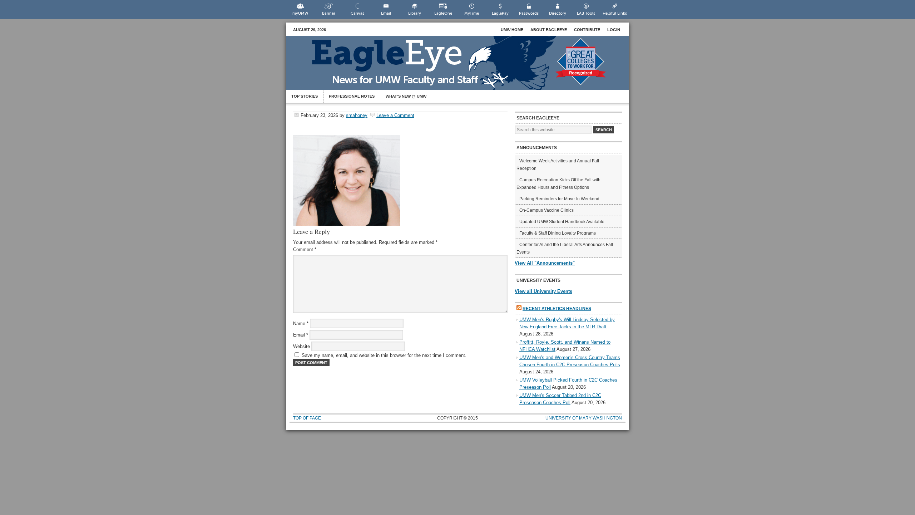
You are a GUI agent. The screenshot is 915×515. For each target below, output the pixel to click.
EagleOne (443, 13)
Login (613, 30)
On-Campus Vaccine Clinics (546, 210)
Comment (304, 249)
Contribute (587, 30)
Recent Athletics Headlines (557, 308)
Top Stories (304, 96)
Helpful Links (615, 13)
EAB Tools (586, 13)
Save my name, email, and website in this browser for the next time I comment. (384, 355)
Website (301, 346)
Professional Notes (352, 96)
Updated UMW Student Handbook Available (561, 221)
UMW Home (512, 30)
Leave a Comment (395, 115)
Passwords (529, 13)
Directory (557, 13)
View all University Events (543, 291)
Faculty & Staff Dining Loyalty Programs (557, 233)
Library (414, 13)
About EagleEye (548, 30)
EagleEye (464, 66)
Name (300, 323)
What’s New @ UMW (406, 96)
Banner (328, 13)
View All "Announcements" (545, 263)
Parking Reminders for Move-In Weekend (559, 198)
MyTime (471, 13)
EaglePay (500, 13)
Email (386, 13)
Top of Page (307, 418)
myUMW (300, 13)
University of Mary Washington (583, 418)
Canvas (357, 13)
